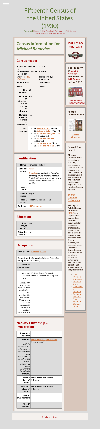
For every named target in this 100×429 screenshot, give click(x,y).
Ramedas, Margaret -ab (48, 133)
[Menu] (6, 4)
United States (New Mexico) (44, 339)
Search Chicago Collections (74, 197)
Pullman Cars (77, 282)
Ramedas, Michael (45, 145)
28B (28, 76)
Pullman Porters (77, 295)
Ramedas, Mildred (46, 138)
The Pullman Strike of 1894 (77, 302)
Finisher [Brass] (38, 251)
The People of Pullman (52, 31)
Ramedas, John (44, 143)
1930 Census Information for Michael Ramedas (55, 32)
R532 (31, 168)
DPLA (71, 213)
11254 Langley (35, 206)
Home (36, 31)
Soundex (33, 173)
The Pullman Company (77, 276)
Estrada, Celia (43, 131)
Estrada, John (43, 128)
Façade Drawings (75, 135)
